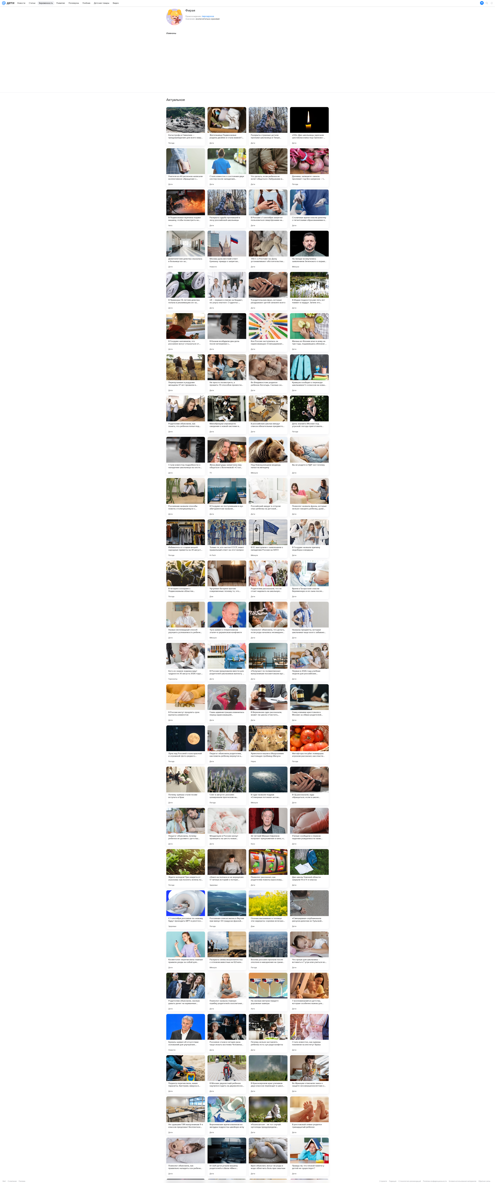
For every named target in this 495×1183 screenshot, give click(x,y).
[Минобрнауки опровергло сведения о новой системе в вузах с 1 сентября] (227, 415)
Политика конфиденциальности (435, 1181)
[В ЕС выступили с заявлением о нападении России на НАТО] (268, 538)
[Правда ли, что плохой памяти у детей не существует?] (309, 1157)
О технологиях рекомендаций (409, 1181)
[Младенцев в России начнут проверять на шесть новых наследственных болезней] (227, 827)
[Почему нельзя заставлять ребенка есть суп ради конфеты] (268, 1033)
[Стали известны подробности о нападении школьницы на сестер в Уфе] (185, 456)
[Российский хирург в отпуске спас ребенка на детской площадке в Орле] (268, 497)
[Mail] (4, 3)
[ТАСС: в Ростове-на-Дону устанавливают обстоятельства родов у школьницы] (268, 250)
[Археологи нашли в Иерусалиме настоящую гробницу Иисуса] (268, 744)
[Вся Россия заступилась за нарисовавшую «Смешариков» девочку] (268, 332)
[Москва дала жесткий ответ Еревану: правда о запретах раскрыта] (227, 250)
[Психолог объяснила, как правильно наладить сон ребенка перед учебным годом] (185, 1157)
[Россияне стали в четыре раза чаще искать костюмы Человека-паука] (227, 1033)
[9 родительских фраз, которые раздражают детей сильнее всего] (268, 291)
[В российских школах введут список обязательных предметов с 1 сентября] (268, 415)
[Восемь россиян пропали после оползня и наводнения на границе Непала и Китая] (268, 951)
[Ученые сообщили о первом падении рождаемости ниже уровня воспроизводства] (309, 827)
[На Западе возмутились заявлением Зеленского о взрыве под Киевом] (309, 250)
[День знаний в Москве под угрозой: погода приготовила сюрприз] (309, 415)
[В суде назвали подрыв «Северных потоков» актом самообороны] (268, 786)
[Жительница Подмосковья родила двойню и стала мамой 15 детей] (227, 126)
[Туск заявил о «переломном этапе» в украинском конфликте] (227, 621)
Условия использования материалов (462, 1181)
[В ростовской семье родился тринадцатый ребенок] (309, 1115)
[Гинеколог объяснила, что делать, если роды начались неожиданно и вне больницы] (268, 621)
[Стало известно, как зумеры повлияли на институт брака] (309, 1033)
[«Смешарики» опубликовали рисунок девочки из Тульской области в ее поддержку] (309, 909)
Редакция (392, 1181)
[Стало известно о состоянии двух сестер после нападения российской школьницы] (227, 167)
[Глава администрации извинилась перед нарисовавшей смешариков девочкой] (227, 703)
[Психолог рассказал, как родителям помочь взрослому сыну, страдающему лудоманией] (268, 868)
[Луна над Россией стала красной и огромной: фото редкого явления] (185, 744)
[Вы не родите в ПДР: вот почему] (309, 456)
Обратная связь (484, 1181)
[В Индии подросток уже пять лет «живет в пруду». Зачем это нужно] (309, 291)
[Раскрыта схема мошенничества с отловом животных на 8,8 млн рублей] (227, 951)
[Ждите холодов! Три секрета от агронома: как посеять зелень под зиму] (185, 868)
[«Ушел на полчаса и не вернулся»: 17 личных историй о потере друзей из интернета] (227, 868)
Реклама (22, 1181)
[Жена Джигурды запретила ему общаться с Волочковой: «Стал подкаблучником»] (227, 456)
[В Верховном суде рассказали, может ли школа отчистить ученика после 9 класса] (268, 703)
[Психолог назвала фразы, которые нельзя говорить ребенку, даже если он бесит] (309, 497)
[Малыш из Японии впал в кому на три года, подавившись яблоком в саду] (309, 332)
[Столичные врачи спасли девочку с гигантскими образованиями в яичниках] (309, 209)
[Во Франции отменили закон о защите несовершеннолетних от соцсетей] (309, 1074)
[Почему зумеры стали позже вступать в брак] (185, 786)
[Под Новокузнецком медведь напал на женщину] (268, 456)
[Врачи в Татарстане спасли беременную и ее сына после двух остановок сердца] (309, 580)
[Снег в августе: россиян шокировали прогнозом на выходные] (227, 786)
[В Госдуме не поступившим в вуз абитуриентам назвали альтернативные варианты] (227, 497)
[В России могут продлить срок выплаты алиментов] (185, 703)
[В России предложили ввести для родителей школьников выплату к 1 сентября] (227, 662)
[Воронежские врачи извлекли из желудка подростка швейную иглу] (227, 1115)
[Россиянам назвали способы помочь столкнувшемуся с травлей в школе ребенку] (185, 497)
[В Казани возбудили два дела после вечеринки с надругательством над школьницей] (227, 332)
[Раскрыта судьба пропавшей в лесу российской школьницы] (227, 209)
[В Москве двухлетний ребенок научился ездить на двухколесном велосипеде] (227, 1074)
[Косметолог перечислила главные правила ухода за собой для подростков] (185, 951)
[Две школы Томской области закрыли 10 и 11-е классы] (309, 868)
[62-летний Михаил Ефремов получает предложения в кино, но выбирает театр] (268, 827)
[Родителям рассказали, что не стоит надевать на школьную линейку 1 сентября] (268, 580)
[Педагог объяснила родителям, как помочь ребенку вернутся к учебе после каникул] (227, 744)
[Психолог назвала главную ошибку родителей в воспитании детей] (227, 992)
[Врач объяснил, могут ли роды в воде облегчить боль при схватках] (268, 1157)
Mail (4, 1181)
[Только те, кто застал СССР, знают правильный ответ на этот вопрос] (227, 538)
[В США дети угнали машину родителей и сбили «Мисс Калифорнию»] (227, 1157)
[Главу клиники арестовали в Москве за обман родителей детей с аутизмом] (309, 703)
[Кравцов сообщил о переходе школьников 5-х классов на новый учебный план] (309, 373)
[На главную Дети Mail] (10, 3)
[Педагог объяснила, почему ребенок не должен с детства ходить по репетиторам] (185, 827)
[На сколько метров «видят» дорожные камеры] (268, 992)
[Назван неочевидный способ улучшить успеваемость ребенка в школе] (185, 621)
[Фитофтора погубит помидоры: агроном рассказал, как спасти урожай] (309, 744)
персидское (208, 16)
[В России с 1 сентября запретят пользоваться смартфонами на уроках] (268, 209)
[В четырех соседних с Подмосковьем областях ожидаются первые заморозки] (185, 580)
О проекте (383, 1181)
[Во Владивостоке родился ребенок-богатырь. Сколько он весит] (268, 373)
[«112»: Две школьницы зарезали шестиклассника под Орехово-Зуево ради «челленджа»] (309, 126)
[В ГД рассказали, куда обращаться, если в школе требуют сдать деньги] (309, 786)
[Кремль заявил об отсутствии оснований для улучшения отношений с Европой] (185, 1033)
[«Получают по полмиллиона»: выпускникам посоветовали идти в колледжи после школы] (268, 662)
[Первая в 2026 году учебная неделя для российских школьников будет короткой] (309, 662)
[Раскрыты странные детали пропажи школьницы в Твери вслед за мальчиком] (268, 126)
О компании (12, 1181)
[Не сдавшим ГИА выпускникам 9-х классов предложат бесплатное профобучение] (185, 1115)
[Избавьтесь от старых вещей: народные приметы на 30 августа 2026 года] (185, 538)
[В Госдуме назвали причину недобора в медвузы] (309, 538)
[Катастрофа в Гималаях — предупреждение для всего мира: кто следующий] (185, 126)
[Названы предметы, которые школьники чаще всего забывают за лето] (309, 621)
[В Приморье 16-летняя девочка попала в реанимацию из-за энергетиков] (185, 291)
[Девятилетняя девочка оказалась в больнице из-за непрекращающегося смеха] (185, 250)
